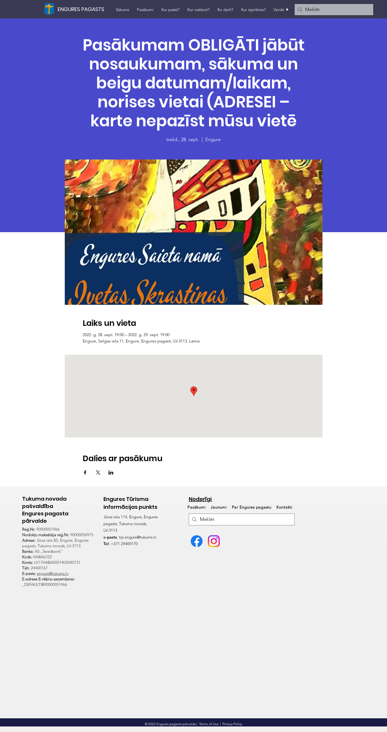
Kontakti (284, 507)
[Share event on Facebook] (85, 472)
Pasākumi (197, 507)
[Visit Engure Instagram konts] (214, 541)
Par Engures (251, 507)
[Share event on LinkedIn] (110, 472)
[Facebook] (197, 541)
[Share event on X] (98, 472)
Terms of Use (209, 724)
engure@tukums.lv (52, 573)
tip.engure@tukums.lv (137, 537)
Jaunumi (219, 507)
